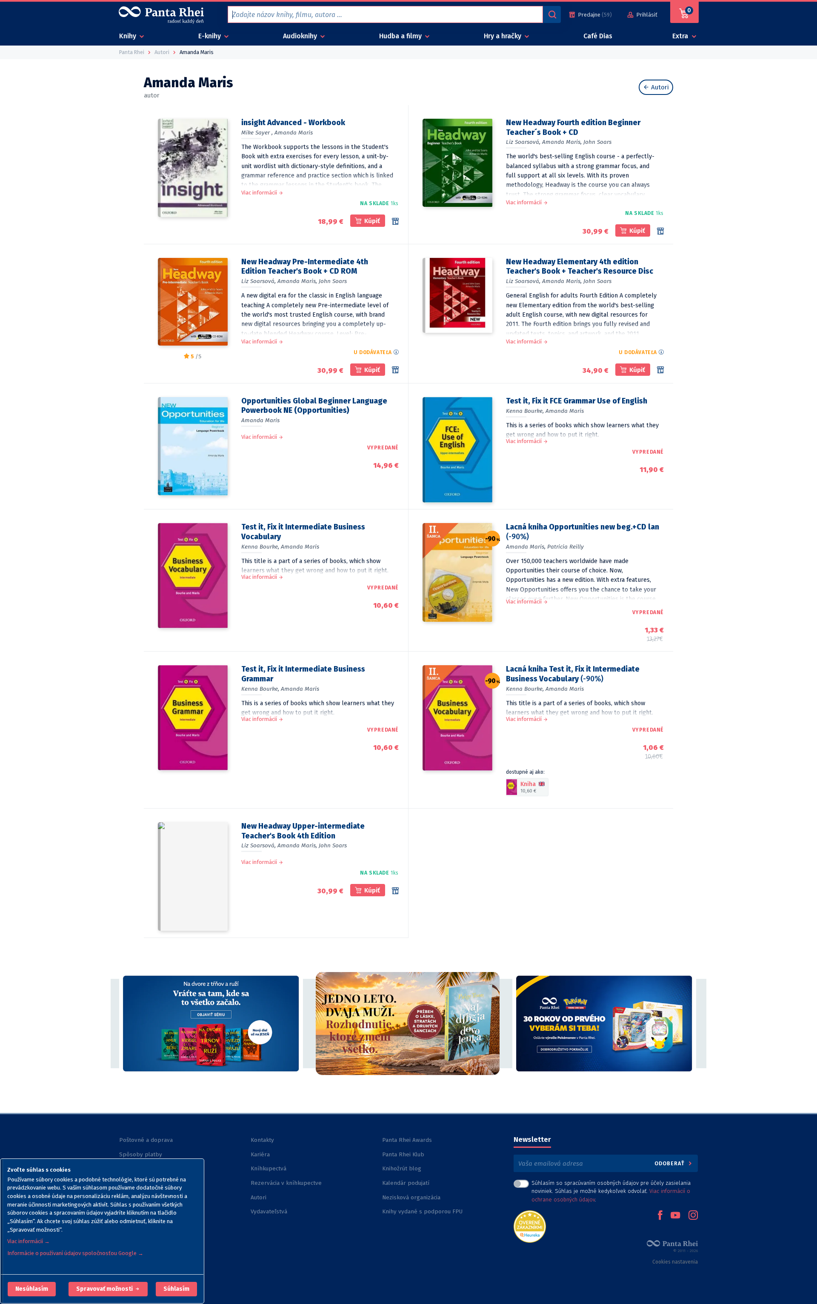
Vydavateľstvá (269, 1211)
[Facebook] (660, 1215)
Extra (681, 36)
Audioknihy (301, 36)
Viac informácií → (28, 1241)
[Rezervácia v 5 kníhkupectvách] (395, 890)
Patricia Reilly (565, 546)
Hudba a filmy (401, 36)
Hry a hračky (503, 36)
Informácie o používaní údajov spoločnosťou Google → (75, 1253)
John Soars (597, 142)
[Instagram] (693, 1215)
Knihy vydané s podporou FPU (422, 1211)
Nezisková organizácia (411, 1197)
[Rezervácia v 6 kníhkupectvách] (395, 369)
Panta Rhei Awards (407, 1140)
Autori (659, 87)
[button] (32, 1289)
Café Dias (597, 36)
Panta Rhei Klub (403, 1154)
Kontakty (262, 1140)
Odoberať (670, 1163)
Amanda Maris (293, 132)
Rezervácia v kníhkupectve (286, 1183)
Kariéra (260, 1154)
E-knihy (210, 36)
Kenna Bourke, (525, 411)
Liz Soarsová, (523, 142)
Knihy (128, 36)
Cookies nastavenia (675, 1262)
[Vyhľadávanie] (552, 14)
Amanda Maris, (562, 142)
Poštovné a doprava (146, 1140)
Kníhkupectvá (268, 1168)
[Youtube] (675, 1215)
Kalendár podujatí (405, 1183)
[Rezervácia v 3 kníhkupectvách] (660, 369)
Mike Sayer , (257, 132)
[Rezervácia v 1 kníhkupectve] (395, 221)
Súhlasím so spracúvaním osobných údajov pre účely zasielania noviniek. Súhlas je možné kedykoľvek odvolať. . (611, 1191)
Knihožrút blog (401, 1168)
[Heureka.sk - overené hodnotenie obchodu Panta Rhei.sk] (530, 1226)
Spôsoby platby (140, 1154)
